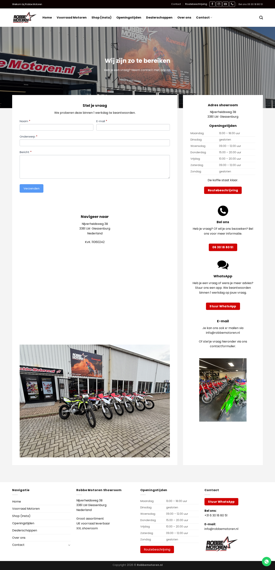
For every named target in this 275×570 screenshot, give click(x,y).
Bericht (26, 152)
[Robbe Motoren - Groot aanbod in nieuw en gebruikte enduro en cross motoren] (24, 17)
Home (47, 17)
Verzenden (31, 188)
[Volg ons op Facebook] (212, 4)
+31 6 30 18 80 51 (215, 515)
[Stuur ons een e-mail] (225, 4)
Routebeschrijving (196, 4)
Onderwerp (28, 136)
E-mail (101, 121)
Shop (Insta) (101, 17)
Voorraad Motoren (72, 17)
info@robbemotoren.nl (221, 529)
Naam (25, 121)
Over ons (184, 17)
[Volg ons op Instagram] (219, 4)
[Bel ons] (232, 4)
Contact (176, 4)
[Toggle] (69, 545)
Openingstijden (128, 17)
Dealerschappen (159, 17)
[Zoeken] (261, 17)
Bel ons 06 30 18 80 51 (251, 4)
